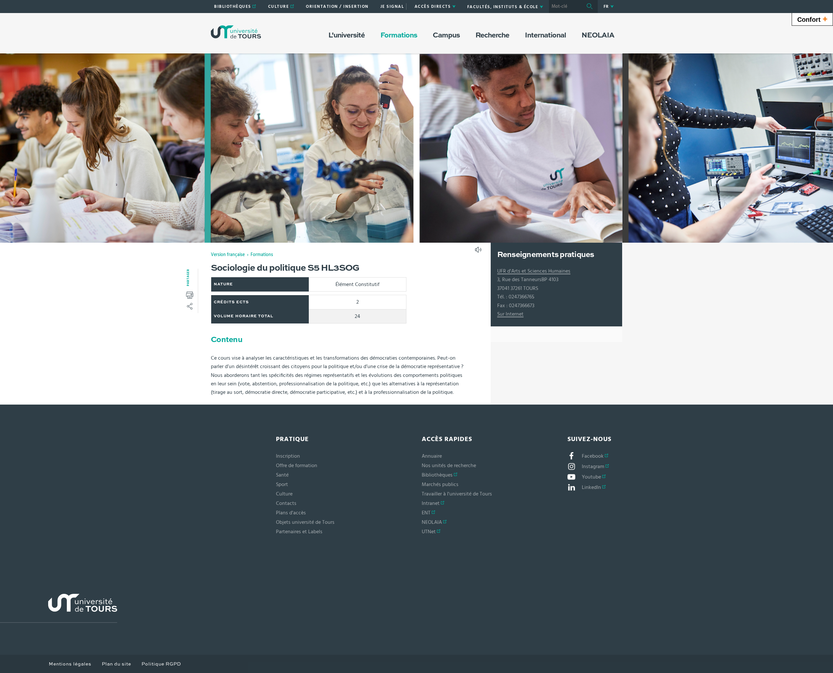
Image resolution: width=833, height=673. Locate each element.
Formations (262, 254)
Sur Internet (510, 314)
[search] (565, 6)
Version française (228, 254)
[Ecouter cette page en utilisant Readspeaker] (479, 251)
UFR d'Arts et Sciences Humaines (533, 271)
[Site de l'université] (58, 608)
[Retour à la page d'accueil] (236, 31)
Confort (812, 19)
